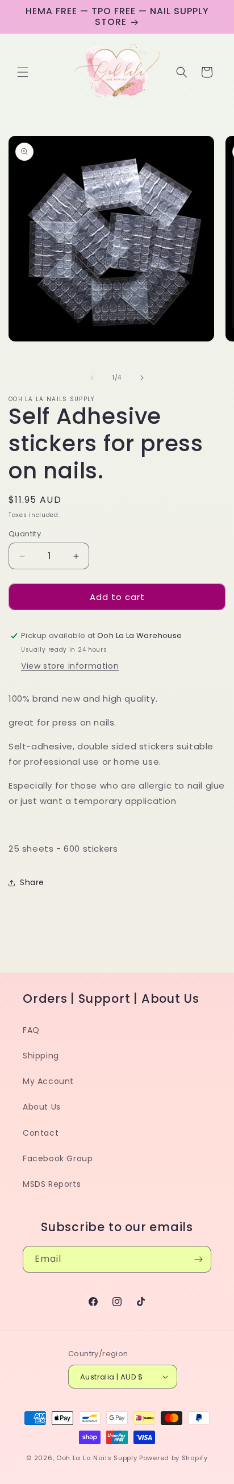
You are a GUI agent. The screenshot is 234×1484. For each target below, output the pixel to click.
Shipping (41, 1055)
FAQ (31, 1030)
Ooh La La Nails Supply (97, 1457)
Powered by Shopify (173, 1457)
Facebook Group (58, 1158)
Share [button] (32, 882)
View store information (70, 666)
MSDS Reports (52, 1184)
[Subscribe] (198, 1259)
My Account (48, 1081)
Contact (40, 1133)
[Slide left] (92, 377)
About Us (42, 1106)
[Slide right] (141, 377)
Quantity (25, 533)
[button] (22, 72)
